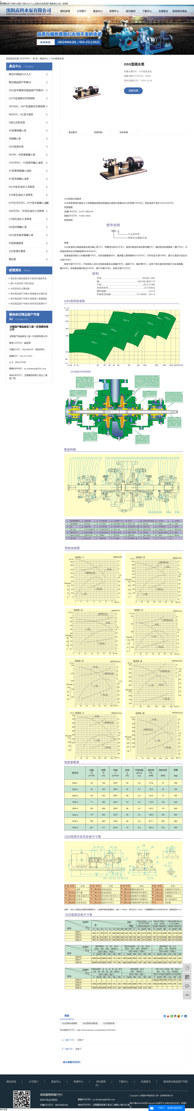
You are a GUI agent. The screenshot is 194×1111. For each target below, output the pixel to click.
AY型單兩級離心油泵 (20, 170)
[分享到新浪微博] (168, 1016)
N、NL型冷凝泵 (21, 114)
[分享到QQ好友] (175, 1016)
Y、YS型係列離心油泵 (26, 162)
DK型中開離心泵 (18, 227)
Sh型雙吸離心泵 (17, 130)
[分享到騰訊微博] (182, 1016)
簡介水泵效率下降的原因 (22, 283)
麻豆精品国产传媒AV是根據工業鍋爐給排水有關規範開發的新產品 (30, 298)
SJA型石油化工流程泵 (21, 195)
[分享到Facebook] (185, 1016)
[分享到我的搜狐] (178, 1016)
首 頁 (35, 58)
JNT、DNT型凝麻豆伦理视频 (27, 106)
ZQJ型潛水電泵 (17, 251)
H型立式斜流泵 (17, 122)
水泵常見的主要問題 (20, 288)
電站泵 (12, 259)
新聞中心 (114, 11)
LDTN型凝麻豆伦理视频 (22, 98)
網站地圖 (171, 3)
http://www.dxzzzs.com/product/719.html (96, 1030)
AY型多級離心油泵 (19, 179)
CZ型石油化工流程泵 (20, 219)
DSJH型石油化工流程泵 (22, 187)
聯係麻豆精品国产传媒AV (179, 13)
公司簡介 (81, 11)
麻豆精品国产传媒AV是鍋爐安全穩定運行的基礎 (30, 293)
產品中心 (98, 11)
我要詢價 (133, 90)
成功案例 (130, 11)
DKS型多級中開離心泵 (21, 235)
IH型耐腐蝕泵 (16, 243)
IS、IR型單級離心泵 (22, 154)
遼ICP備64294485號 (138, 1103)
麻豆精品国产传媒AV (20, 82)
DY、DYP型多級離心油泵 (29, 203)
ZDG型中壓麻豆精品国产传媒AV (26, 90)
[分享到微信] (172, 1016)
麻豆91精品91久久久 (20, 74)
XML (186, 3)
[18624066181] (187, 968)
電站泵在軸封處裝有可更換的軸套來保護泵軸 (30, 278)
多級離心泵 (15, 138)
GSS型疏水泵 (57, 58)
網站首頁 (65, 11)
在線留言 (163, 11)
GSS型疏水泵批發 (90, 1023)
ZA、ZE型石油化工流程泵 (26, 211)
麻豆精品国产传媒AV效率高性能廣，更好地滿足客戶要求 (30, 303)
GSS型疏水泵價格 (69, 1023)
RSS (179, 3)
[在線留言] (187, 986)
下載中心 (147, 11)
